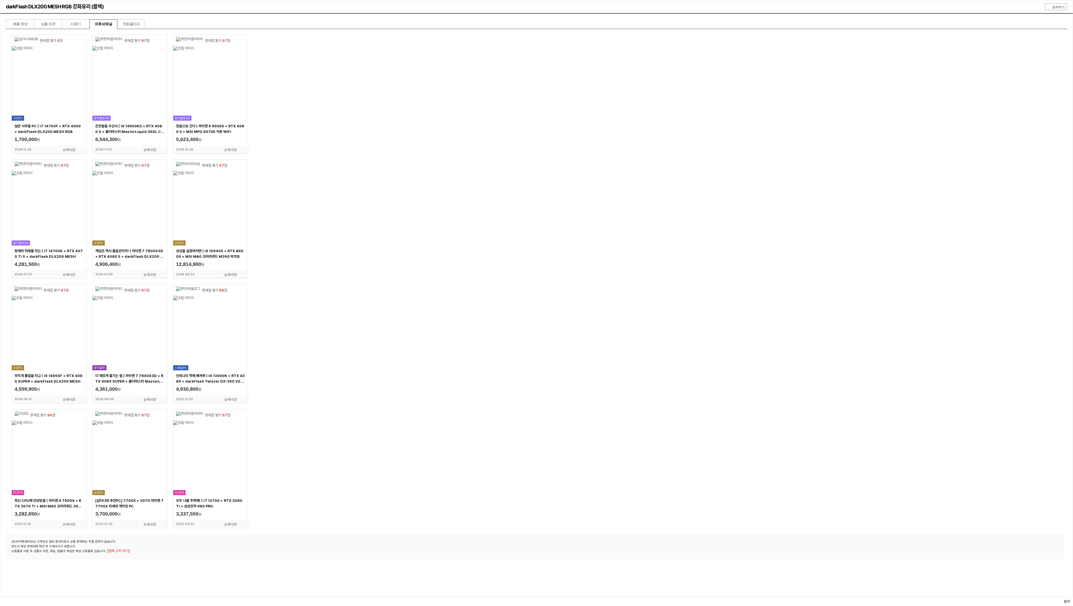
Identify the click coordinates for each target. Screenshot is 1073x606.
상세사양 (69, 150)
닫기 (1066, 601)
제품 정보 (20, 24)
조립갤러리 (131, 24)
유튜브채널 (103, 24)
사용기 (75, 24)
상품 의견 (48, 24)
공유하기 (1058, 7)
